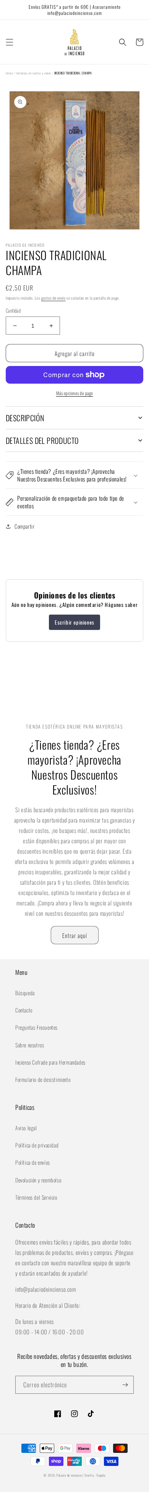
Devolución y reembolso (38, 1180)
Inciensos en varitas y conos (33, 73)
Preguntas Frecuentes (36, 1027)
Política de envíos (32, 1162)
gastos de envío (53, 298)
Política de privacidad (36, 1145)
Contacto (23, 1010)
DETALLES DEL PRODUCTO (42, 440)
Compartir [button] (24, 526)
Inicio (9, 73)
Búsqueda (25, 993)
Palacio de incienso (69, 1475)
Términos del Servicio (36, 1197)
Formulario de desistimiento (42, 1079)
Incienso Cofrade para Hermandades (50, 1062)
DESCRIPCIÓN (25, 418)
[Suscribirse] (125, 1385)
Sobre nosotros (29, 1045)
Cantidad (13, 310)
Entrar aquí (74, 935)
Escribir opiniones (74, 622)
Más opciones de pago (74, 393)
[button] (9, 42)
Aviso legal (26, 1128)
